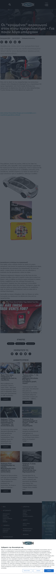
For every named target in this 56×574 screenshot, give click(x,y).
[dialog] (28, 556)
